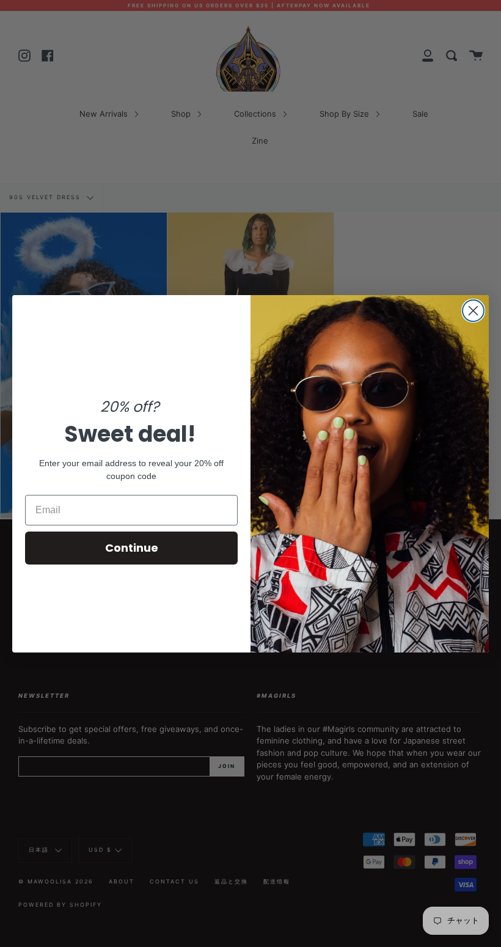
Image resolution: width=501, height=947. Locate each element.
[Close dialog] (473, 310)
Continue (131, 547)
